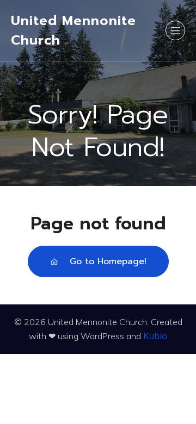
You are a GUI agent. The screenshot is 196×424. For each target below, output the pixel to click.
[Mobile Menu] (175, 30)
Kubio (155, 336)
